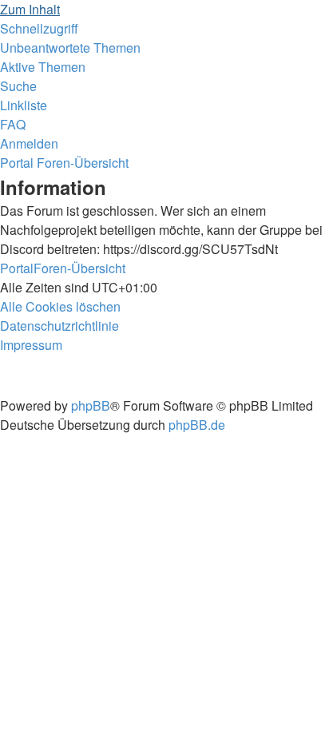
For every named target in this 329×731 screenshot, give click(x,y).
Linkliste (23, 105)
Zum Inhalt (30, 9)
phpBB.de (196, 424)
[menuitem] (70, 47)
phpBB (90, 405)
